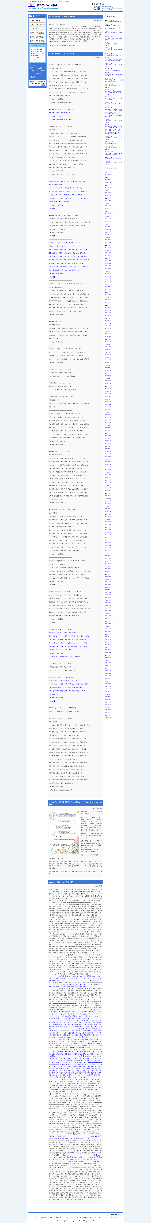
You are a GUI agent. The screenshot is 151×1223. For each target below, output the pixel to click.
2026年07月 (108, 177)
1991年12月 (108, 712)
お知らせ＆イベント (70, 1217)
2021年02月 (108, 326)
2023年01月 (108, 281)
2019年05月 (108, 375)
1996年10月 (108, 694)
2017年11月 (108, 422)
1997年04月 (108, 689)
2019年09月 (108, 368)
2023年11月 (108, 255)
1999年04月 (108, 668)
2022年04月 (108, 300)
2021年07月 (108, 315)
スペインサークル (38, 53)
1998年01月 (108, 681)
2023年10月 (108, 258)
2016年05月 (108, 469)
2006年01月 (108, 605)
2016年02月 (108, 477)
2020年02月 (108, 355)
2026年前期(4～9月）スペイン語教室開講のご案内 (114, 80)
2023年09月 (108, 260)
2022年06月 (108, 294)
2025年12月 (108, 193)
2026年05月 (108, 182)
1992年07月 (108, 710)
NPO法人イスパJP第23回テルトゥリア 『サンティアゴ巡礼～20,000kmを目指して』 (113, 27)
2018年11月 (108, 391)
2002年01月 (108, 639)
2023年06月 (108, 268)
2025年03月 (108, 214)
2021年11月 (108, 310)
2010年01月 (108, 574)
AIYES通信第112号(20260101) (113, 158)
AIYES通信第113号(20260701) (113, 55)
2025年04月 (108, 211)
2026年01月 (108, 190)
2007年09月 (108, 592)
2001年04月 (108, 647)
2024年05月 (108, 240)
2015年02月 (108, 509)
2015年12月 (108, 482)
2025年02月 (108, 216)
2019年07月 (108, 370)
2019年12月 (108, 360)
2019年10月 (108, 365)
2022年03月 (108, 302)
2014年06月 (108, 529)
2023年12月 (108, 253)
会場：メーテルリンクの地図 (89, 855)
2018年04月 (108, 409)
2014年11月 (108, 516)
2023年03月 (108, 276)
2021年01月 (108, 328)
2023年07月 (108, 266)
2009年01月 (108, 582)
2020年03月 (108, 352)
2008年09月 (108, 584)
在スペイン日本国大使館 (37, 70)
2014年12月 (108, 514)
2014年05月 (108, 532)
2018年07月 (108, 401)
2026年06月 (108, 180)
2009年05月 (108, 579)
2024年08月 (108, 232)
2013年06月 (108, 545)
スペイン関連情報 (35, 73)
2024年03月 (108, 245)
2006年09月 (108, 600)
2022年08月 (108, 289)
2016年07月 (108, 464)
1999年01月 (108, 670)
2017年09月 (108, 428)
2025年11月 (108, 195)
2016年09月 (108, 459)
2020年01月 (108, 357)
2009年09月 (108, 576)
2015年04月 (108, 503)
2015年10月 (108, 488)
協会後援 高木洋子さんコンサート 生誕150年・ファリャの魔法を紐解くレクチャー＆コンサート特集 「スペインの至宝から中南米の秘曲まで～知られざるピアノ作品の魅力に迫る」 (114, 130)
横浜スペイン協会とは (48, 1217)
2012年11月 (108, 553)
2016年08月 (108, 462)
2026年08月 (108, 174)
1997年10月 (108, 684)
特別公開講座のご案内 (111, 143)
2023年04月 (108, 274)
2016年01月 (108, 480)
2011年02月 (108, 566)
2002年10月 (108, 631)
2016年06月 (108, 467)
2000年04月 (108, 657)
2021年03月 (108, 323)
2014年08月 (108, 524)
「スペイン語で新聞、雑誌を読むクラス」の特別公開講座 (113, 59)
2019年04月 (108, 378)
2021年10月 (108, 313)
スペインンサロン (92, 1217)
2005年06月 (108, 610)
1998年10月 (108, 673)
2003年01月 (108, 629)
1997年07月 (108, 686)
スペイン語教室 (37, 49)
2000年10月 (108, 652)
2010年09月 (108, 569)
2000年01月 (108, 660)
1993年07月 (108, 704)
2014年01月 (108, 540)
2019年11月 (108, 362)
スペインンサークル (104, 1217)
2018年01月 (108, 417)
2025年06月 (108, 206)
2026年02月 (108, 187)
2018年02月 (108, 415)
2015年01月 (108, 511)
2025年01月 (108, 219)
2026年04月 (108, 185)
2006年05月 (108, 603)
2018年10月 (108, 394)
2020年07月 (108, 341)
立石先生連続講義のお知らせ (113, 21)
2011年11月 (108, 563)
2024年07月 (108, 234)
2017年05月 (108, 438)
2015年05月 (108, 501)
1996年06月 (108, 697)
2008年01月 (108, 590)
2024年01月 (108, 250)
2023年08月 (108, 263)
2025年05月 (108, 208)
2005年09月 (108, 608)
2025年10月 (108, 198)
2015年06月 (108, 498)
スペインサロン (37, 51)
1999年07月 (108, 665)
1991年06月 (108, 715)
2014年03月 (108, 537)
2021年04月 (108, 321)
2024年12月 (108, 221)
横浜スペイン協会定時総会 (112, 70)
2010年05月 (108, 571)
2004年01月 (108, 621)
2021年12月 (108, 308)
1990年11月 (108, 717)
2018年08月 (108, 399)
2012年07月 (108, 556)
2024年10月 (108, 227)
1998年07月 (108, 676)
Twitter (34, 76)
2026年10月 (108, 172)
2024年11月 (108, 224)
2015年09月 (108, 490)
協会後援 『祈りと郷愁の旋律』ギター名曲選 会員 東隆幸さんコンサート (113, 92)
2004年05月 (108, 618)
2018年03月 (108, 412)
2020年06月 (108, 344)
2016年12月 (108, 451)
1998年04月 (108, 678)
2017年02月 (108, 446)
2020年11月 (108, 334)
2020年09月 (108, 339)
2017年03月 (108, 443)
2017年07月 (108, 433)
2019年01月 (108, 386)
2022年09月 (108, 287)
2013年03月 (108, 548)
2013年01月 (108, 550)
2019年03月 (108, 381)
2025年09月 (108, 200)
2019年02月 (108, 383)
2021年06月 (108, 318)
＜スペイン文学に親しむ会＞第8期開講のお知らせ (113, 39)
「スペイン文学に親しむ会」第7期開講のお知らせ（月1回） (113, 153)
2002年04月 (108, 637)
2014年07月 (108, 527)
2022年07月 (108, 292)
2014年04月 (108, 535)
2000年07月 (108, 655)
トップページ (37, 1217)
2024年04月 (108, 242)
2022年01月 (108, 305)
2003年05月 (108, 626)
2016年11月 (108, 454)
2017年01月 (108, 449)
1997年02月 (108, 691)
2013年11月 (108, 543)
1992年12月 (108, 707)
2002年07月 (108, 634)
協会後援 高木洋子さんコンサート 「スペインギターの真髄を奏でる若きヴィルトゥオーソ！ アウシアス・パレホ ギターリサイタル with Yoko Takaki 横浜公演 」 (114, 113)
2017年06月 (108, 436)
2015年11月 (108, 485)
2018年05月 (108, 407)
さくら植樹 (36, 57)
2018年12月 (108, 388)
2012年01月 (108, 561)
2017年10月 (108, 425)
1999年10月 (108, 663)
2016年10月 (108, 456)
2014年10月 (108, 519)
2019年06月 (108, 373)
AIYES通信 (36, 55)
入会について (59, 1217)
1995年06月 (108, 699)
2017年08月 (108, 430)
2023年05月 (108, 271)
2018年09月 (108, 396)
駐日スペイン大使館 (36, 68)
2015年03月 (108, 506)
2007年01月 (108, 597)
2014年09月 (108, 522)
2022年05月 (108, 297)
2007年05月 (108, 595)
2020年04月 (108, 349)
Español (35, 59)
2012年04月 (108, 558)
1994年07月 (108, 702)
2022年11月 (108, 284)
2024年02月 (108, 247)
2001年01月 (108, 650)
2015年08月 (108, 493)
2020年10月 (108, 336)
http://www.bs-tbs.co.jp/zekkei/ (57, 41)
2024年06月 (108, 237)
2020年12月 (108, 331)
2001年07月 (108, 644)
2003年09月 (108, 624)
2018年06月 (108, 404)
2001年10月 (108, 642)
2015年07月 (108, 496)
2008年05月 (108, 587)
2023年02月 (108, 279)
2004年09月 (108, 616)
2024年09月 (108, 229)
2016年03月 (108, 475)
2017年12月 (108, 420)
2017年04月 (108, 441)
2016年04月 (108, 472)
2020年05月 (108, 347)
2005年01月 (108, 613)
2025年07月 (108, 203)
